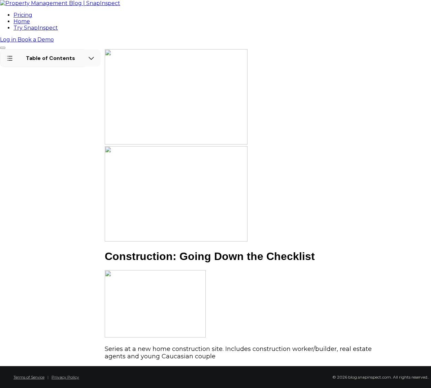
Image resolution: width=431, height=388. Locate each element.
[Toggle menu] (2, 48)
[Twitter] (211, 375)
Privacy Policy (65, 377)
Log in (9, 39)
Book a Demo (36, 39)
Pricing (22, 15)
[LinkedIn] (222, 375)
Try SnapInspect (35, 28)
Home (21, 21)
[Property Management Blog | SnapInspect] (60, 3)
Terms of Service (28, 377)
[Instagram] (242, 375)
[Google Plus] (232, 375)
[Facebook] (201, 375)
